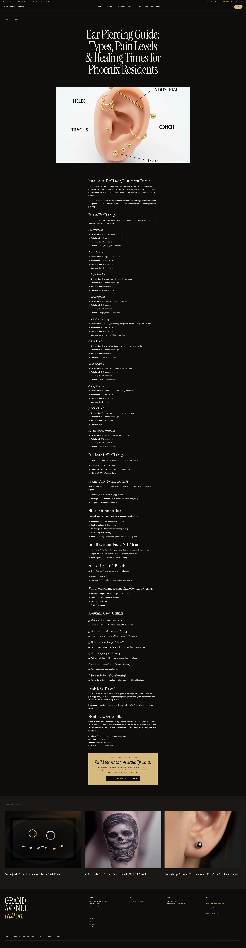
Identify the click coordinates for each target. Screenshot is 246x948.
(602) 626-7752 (211, 1)
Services (121, 6)
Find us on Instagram (105, 745)
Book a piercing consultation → (123, 778)
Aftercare (149, 6)
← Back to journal (12, 19)
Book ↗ (238, 6)
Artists (100, 6)
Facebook (92, 924)
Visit (158, 6)
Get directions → (95, 906)
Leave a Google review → (215, 913)
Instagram (92, 922)
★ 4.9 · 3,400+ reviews (215, 906)
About (130, 6)
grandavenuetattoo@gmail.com (232, 1)
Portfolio (111, 6)
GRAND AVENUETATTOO (13, 7)
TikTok (91, 926)
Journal (139, 6)
